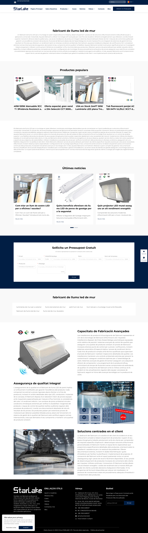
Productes (63, 9)
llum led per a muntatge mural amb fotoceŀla (104, 307)
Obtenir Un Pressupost (123, 9)
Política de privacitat (97, 530)
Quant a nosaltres (50, 493)
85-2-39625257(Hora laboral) (87, 510)
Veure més (19, 219)
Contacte (101, 9)
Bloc (109, 9)
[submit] (124, 2)
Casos (74, 9)
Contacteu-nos (49, 507)
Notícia (46, 501)
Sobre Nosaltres (51, 9)
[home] (21, 8)
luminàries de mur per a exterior (28, 307)
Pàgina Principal (36, 9)
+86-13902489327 (84, 508)
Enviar (74, 277)
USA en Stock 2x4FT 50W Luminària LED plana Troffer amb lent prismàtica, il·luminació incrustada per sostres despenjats (89, 107)
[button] (72, 227)
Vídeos (90, 9)
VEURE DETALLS (27, 89)
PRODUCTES (48, 496)
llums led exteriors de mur (55, 307)
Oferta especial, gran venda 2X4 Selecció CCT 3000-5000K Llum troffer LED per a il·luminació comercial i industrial (58, 107)
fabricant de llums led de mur (27, 311)
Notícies (82, 9)
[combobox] (48, 259)
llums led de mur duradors (53, 311)
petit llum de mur (76, 307)
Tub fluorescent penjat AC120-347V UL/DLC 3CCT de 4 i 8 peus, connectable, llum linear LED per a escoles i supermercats (120, 107)
